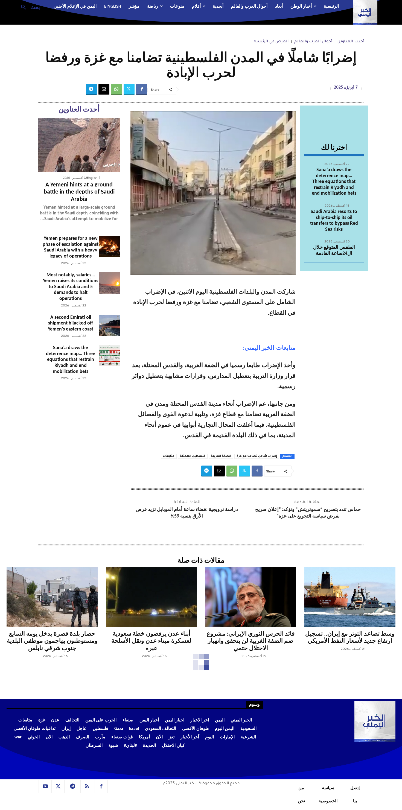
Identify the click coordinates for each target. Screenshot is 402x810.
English (92, 177)
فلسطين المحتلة (192, 456)
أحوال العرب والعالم (313, 42)
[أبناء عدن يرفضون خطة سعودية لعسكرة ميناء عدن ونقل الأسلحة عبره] (151, 597)
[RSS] (87, 786)
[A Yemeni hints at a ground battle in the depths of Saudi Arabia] (79, 145)
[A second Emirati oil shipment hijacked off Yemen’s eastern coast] (109, 325)
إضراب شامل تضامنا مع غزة (257, 456)
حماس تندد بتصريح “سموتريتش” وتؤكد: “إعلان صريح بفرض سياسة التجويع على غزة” (308, 513)
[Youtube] (45, 786)
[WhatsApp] (116, 89)
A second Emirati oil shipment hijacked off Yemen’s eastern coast (70, 323)
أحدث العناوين (350, 42)
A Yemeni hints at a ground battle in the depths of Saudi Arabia (79, 192)
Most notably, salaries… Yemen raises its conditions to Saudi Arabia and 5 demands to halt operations (70, 287)
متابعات (168, 456)
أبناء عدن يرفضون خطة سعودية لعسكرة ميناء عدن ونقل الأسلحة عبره (151, 641)
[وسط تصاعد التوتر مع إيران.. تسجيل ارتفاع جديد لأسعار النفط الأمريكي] (349, 597)
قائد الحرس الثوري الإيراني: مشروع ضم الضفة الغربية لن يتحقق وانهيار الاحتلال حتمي (251, 641)
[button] (28, 7)
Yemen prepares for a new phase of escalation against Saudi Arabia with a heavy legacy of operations (70, 247)
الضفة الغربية (221, 456)
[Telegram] (91, 89)
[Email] (103, 89)
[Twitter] (129, 89)
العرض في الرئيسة (271, 42)
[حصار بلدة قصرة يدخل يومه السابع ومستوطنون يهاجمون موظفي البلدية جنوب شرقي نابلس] (52, 597)
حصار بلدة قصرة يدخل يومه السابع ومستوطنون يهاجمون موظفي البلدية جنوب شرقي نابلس (52, 641)
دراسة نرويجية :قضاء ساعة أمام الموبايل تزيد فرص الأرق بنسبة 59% (187, 513)
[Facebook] (141, 89)
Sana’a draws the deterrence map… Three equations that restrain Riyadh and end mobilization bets (334, 181)
